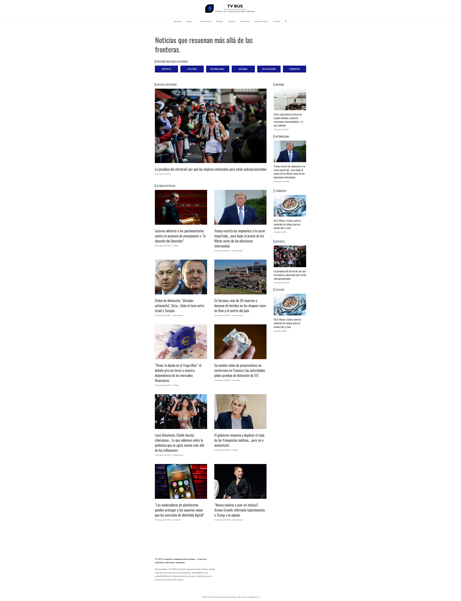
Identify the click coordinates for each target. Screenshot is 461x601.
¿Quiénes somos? (261, 21)
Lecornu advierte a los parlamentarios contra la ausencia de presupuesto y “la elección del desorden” (180, 236)
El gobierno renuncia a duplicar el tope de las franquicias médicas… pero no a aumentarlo (239, 440)
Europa (189, 21)
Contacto (276, 21)
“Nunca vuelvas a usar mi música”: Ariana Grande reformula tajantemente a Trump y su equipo (239, 510)
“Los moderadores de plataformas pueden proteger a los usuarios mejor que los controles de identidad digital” (179, 510)
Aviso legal (242, 597)
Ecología (219, 21)
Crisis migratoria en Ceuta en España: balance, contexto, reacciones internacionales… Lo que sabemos (288, 119)
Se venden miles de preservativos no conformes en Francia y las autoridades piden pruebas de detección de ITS (239, 370)
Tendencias (245, 21)
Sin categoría (269, 69)
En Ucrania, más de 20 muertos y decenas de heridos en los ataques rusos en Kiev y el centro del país (240, 305)
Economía (236, 380)
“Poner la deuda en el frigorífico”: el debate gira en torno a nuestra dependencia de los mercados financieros (178, 373)
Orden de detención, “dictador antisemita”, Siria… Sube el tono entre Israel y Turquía (179, 305)
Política (176, 246)
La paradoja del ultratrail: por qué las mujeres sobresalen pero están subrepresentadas (211, 169)
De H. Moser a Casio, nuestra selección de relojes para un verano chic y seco (287, 224)
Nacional (178, 21)
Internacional (205, 21)
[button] (286, 21)
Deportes (231, 21)
